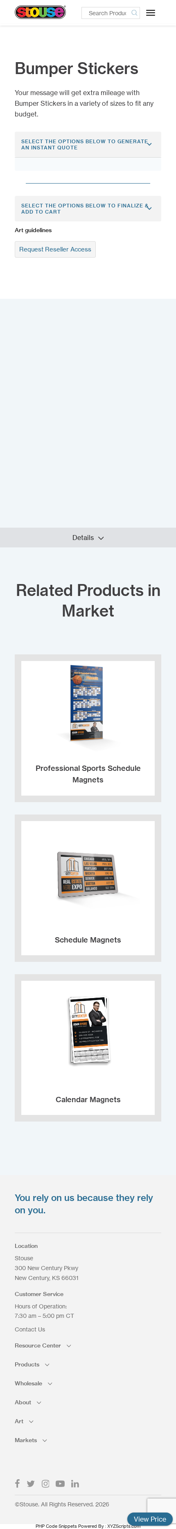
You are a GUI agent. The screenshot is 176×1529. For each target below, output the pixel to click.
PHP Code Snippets (56, 1526)
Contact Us (30, 1329)
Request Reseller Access (55, 249)
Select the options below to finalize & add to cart (85, 208)
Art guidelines (33, 230)
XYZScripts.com (123, 1526)
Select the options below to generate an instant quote (84, 144)
